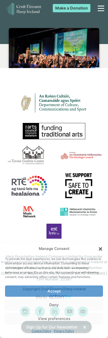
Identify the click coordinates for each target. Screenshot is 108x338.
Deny (54, 304)
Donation (71, 8)
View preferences (54, 318)
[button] (100, 248)
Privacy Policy (64, 331)
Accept (54, 291)
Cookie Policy (41, 331)
